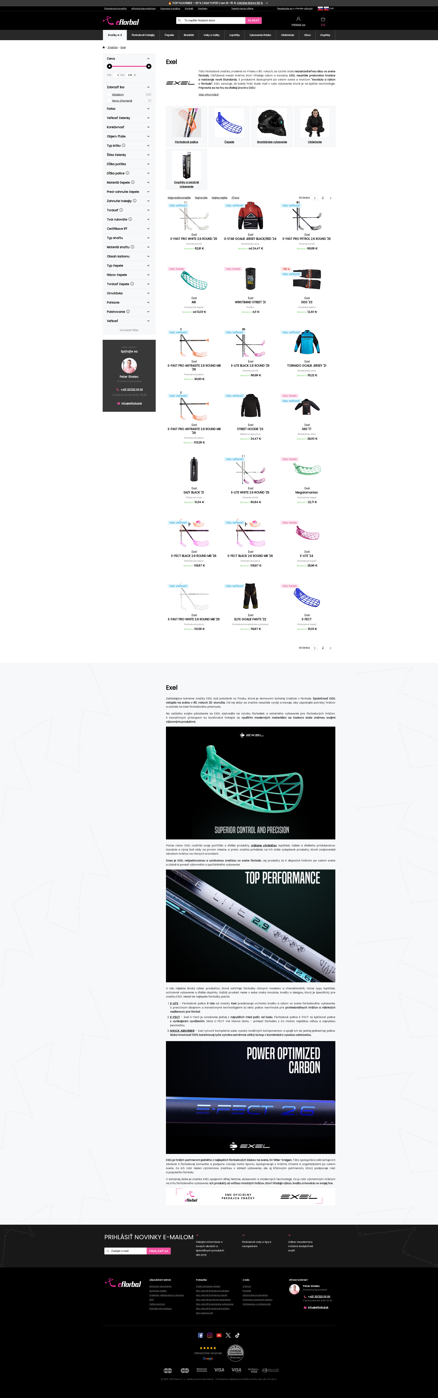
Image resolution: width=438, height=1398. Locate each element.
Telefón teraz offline (242, 8)
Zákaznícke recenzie (208, 1353)
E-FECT (175, 1017)
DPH (151, 1299)
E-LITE (174, 1003)
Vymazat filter (129, 330)
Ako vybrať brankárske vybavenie (215, 1304)
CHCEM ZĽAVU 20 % (250, 3)
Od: (109, 75)
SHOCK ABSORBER (182, 1031)
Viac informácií (208, 95)
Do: (122, 75)
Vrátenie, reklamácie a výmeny (166, 1295)
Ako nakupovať (204, 1313)
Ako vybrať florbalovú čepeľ (211, 1295)
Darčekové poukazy (160, 1308)
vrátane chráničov (263, 845)
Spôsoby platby (158, 1290)
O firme (247, 1286)
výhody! (308, 8)
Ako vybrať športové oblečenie (213, 1299)
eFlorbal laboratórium (143, 8)
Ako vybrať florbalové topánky (213, 1308)
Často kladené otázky (208, 1286)
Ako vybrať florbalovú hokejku (212, 1290)
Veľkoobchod (157, 1304)
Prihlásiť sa (158, 1251)
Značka (113, 47)
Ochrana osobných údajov (257, 1299)
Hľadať (253, 20)
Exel (123, 47)
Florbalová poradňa (115, 8)
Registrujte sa (284, 8)
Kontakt (189, 8)
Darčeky (202, 8)
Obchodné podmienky (255, 1295)
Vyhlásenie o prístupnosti (257, 1304)
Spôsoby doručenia (160, 1286)
